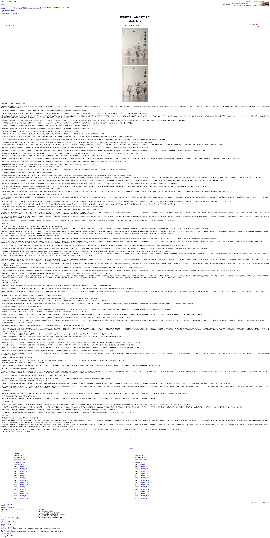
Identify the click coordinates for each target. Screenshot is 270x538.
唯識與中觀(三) (21, 457)
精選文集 (30, 8)
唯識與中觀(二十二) (144, 477)
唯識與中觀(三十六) (144, 493)
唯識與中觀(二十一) (23, 477)
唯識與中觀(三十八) (144, 496)
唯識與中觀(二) (142, 455)
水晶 (2, 534)
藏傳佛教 (49, 7)
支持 (4, 524)
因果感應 (53, 7)
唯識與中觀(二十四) (144, 480)
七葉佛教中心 (239, 1)
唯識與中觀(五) (21, 459)
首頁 (2, 10)
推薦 (252, 502)
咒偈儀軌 (21, 8)
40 (130, 447)
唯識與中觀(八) (142, 462)
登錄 (10, 1)
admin (261, 502)
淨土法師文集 (38, 7)
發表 (18, 517)
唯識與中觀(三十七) (23, 496)
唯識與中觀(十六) (144, 471)
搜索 (15, 1)
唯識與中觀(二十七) (23, 484)
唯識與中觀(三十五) (23, 493)
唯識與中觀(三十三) (23, 491)
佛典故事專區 (4, 8)
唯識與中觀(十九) (23, 475)
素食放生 (58, 7)
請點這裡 (256, 1)
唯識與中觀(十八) (144, 473)
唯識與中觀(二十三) (23, 480)
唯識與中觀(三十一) (23, 489)
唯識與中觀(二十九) (23, 486)
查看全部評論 (11, 507)
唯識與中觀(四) (142, 457)
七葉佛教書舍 (9, 536)
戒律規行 (16, 8)
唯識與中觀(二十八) (144, 484)
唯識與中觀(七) (21, 462)
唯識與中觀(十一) (23, 466)
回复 (2, 524)
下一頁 (131, 448)
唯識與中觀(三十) (144, 486)
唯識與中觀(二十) (144, 475)
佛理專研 (14, 7)
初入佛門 (9, 7)
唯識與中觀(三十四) (144, 491)
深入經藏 (24, 7)
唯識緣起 (13, 10)
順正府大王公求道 (7, 534)
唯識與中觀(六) (142, 459)
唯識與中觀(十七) (23, 473)
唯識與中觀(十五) (23, 471)
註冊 (12, 1)
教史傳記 (62, 7)
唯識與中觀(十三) (23, 468)
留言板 (267, 1)
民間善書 (34, 8)
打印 (254, 502)
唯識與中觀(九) (21, 464)
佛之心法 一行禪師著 (6, 504)
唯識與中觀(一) (21, 455)
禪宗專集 (44, 7)
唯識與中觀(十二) (144, 466)
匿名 (20, 509)
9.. (130, 445)
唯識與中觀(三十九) (23, 498)
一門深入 (67, 7)
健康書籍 (39, 8)
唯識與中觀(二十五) (23, 482)
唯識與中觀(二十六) (144, 482)
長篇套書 (25, 8)
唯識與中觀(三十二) (144, 489)
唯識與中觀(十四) (144, 468)
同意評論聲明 (9, 517)
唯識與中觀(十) (143, 464)
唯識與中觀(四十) (144, 498)
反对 (8, 524)
